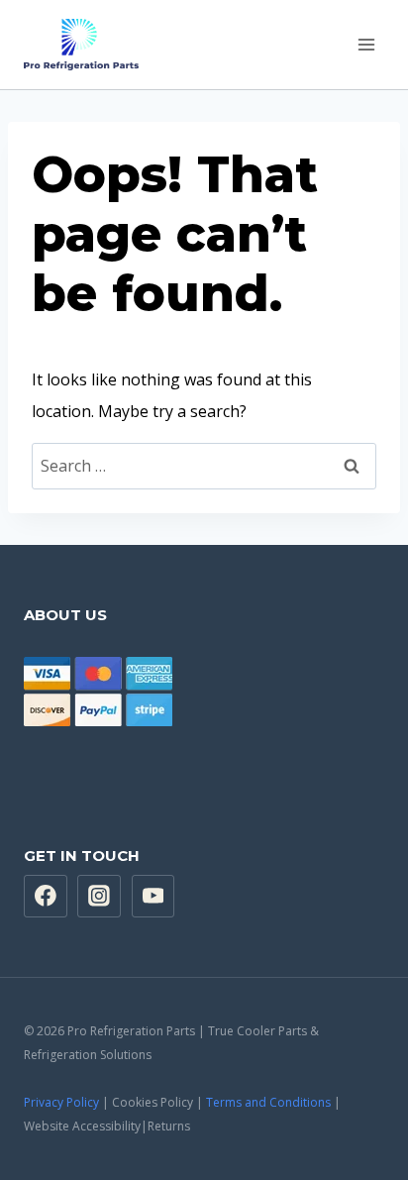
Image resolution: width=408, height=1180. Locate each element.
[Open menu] (366, 44)
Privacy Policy (61, 1102)
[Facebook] (45, 896)
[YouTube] (153, 896)
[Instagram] (99, 896)
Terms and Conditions (268, 1102)
